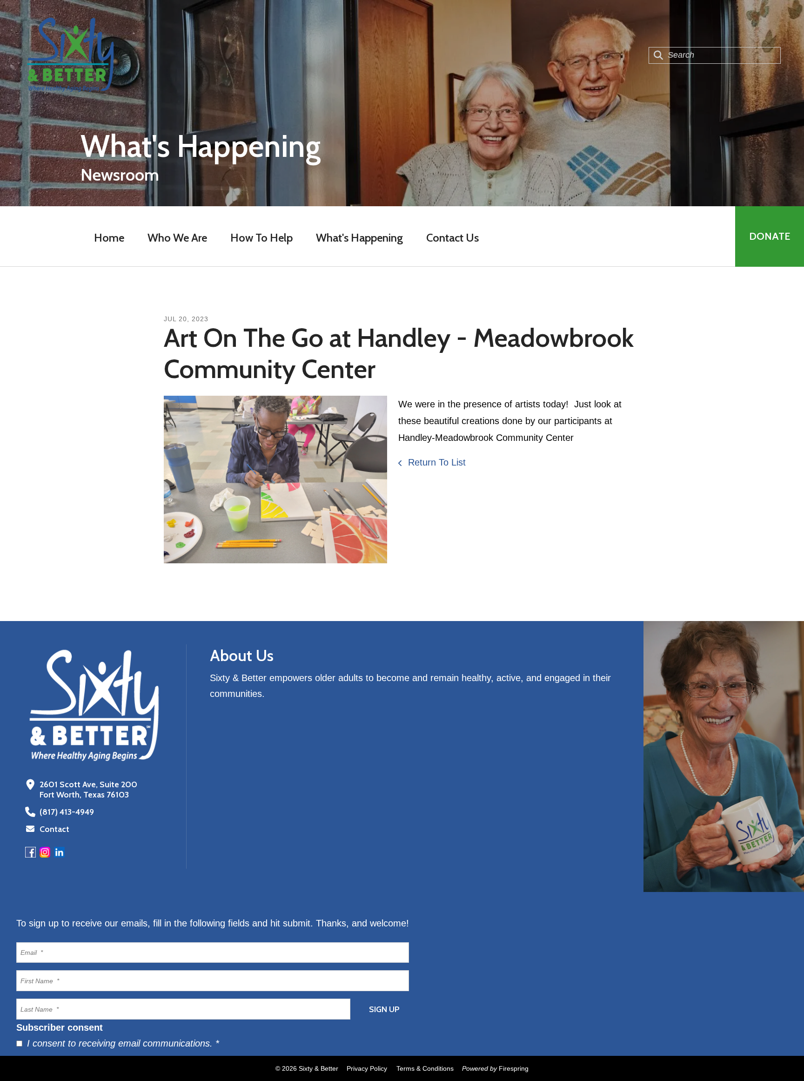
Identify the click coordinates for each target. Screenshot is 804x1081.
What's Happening (359, 237)
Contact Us (452, 237)
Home (109, 237)
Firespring (514, 1068)
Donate (769, 236)
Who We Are (177, 237)
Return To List (435, 462)
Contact (54, 829)
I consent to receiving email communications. (121, 1043)
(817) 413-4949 (67, 812)
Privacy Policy (367, 1068)
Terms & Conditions (425, 1068)
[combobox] (715, 55)
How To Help (261, 237)
